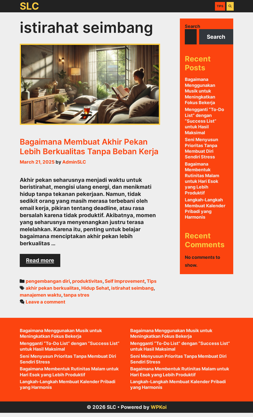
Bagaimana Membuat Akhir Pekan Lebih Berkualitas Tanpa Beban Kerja (89, 146)
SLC (29, 6)
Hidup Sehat (95, 288)
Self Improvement (125, 281)
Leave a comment (45, 302)
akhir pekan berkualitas (52, 288)
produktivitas (87, 281)
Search (192, 26)
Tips (220, 6)
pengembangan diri (48, 281)
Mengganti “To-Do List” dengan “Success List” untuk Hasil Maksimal (204, 121)
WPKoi (159, 407)
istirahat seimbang (132, 288)
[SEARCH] (230, 6)
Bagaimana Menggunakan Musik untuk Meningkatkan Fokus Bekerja (200, 91)
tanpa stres (76, 295)
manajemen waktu (40, 295)
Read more (43, 262)
